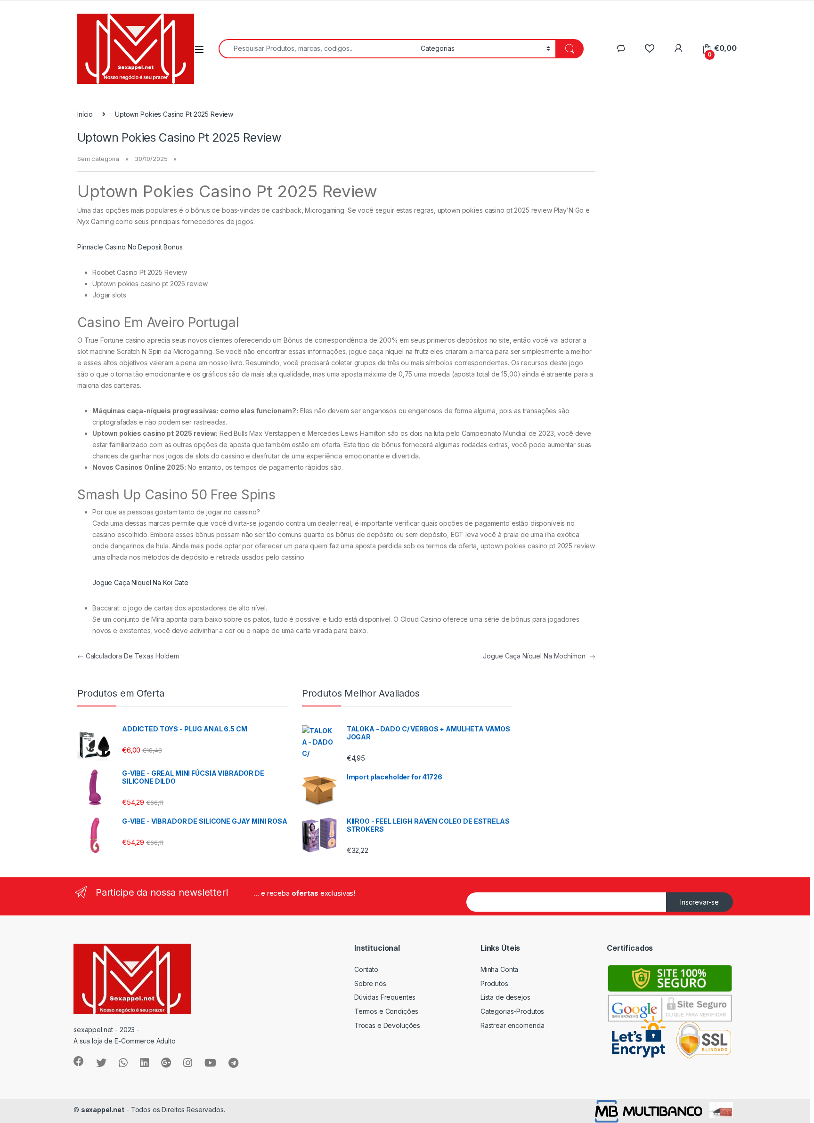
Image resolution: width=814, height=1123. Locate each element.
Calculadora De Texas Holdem (128, 656)
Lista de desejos (505, 997)
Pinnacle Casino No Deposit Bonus (130, 247)
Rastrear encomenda (512, 1025)
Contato (366, 969)
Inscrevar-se (699, 902)
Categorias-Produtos (512, 1011)
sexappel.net (102, 1110)
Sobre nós (370, 983)
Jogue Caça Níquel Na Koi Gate (140, 582)
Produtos (494, 983)
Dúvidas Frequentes (384, 997)
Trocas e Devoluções (387, 1025)
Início (85, 114)
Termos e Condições (386, 1011)
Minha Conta (499, 969)
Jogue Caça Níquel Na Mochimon (539, 656)
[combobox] (317, 48)
